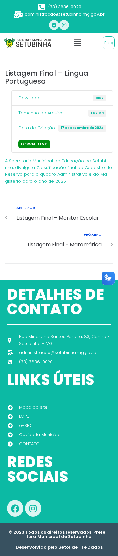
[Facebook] (54, 25)
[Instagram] (64, 25)
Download (34, 144)
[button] (77, 42)
